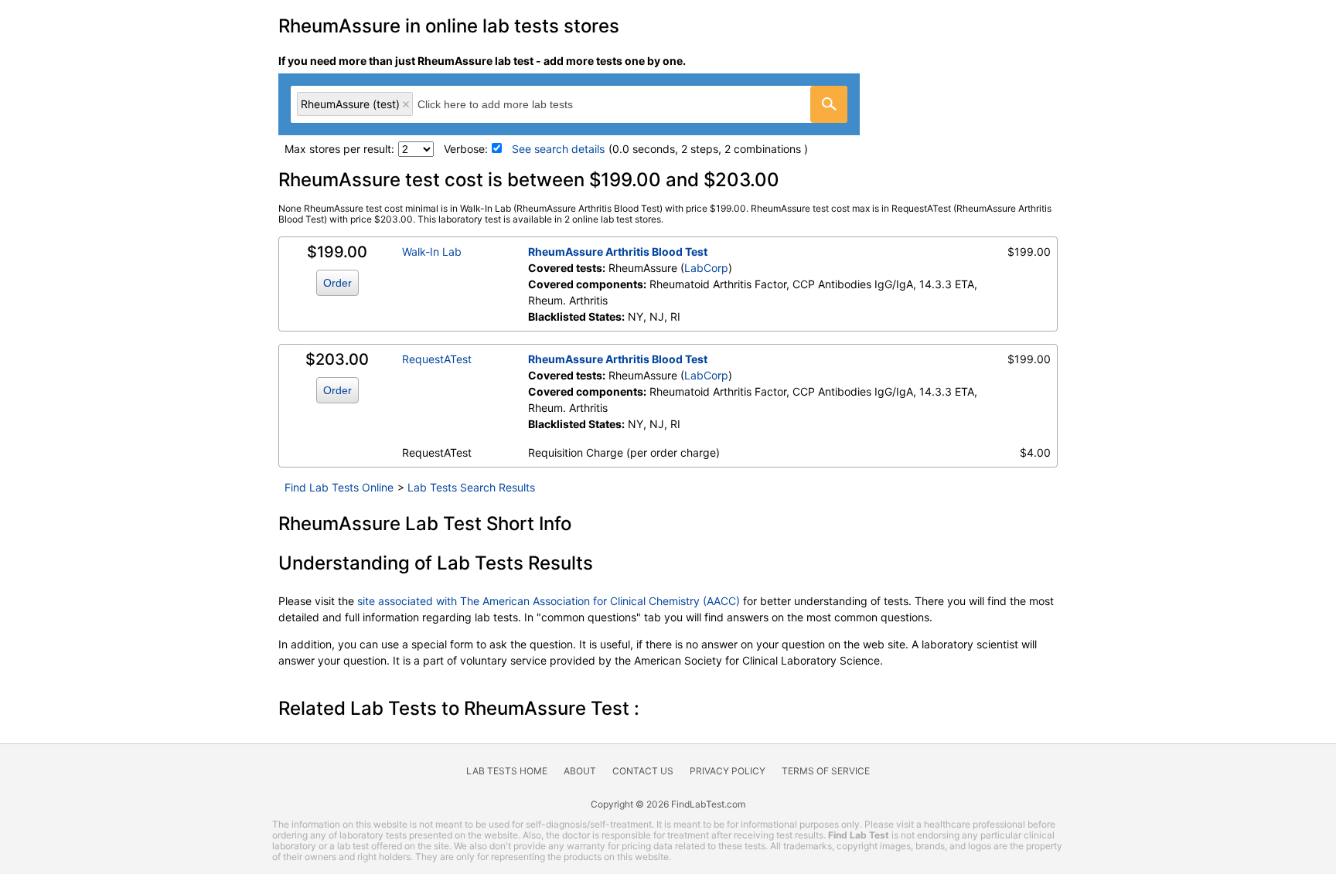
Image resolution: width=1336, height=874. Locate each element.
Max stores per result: (339, 148)
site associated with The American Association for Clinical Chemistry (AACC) (548, 600)
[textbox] (512, 104)
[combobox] (569, 104)
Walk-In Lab (432, 251)
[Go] (828, 104)
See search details (558, 148)
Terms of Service (826, 771)
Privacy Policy (727, 771)
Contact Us (642, 771)
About (580, 771)
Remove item (406, 104)
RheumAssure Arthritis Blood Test (617, 251)
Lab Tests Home (506, 771)
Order (337, 283)
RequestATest (437, 359)
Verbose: (466, 148)
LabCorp (706, 267)
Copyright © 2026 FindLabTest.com (668, 804)
